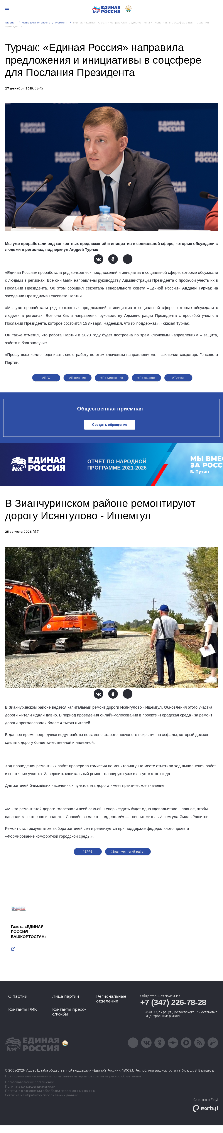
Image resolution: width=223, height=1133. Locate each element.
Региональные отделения (111, 999)
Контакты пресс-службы (69, 1012)
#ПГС (46, 377)
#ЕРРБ (88, 851)
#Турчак (178, 377)
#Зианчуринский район (128, 851)
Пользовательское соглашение (29, 1082)
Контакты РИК (22, 1009)
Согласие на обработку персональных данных (41, 1095)
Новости (61, 22)
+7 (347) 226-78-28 (173, 1002)
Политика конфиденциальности (30, 1086)
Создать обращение (109, 425)
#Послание (77, 377)
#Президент (146, 377)
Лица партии (65, 996)
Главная (11, 22)
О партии (17, 996)
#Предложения (111, 377)
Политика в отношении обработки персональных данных (50, 1091)
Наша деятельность (36, 22)
